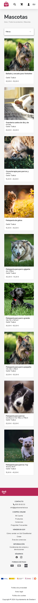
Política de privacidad (19, 588)
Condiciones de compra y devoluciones (19, 548)
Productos (19, 519)
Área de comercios (19, 540)
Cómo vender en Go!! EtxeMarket (19, 533)
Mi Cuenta (19, 516)
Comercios (19, 522)
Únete (19, 537)
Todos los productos (16, 22)
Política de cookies (19, 596)
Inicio (6, 22)
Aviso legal (19, 592)
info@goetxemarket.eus (19, 508)
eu (34, 4)
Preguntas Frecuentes (19, 525)
